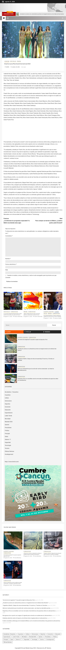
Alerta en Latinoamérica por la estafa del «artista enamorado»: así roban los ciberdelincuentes (26, 608)
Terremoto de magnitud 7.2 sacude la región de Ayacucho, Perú (32, 339)
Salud (6, 436)
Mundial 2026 (8, 421)
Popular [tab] (28, 331)
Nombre (8, 258)
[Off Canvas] (3, 1)
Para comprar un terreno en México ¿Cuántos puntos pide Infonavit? (48, 221)
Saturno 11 (8, 439)
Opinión (7, 424)
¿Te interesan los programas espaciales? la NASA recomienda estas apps (17, 221)
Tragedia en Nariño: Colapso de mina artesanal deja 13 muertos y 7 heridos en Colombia (25, 605)
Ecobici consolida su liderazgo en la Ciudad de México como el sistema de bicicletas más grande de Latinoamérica (31, 620)
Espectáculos (13, 61)
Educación (8, 410)
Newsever (40, 648)
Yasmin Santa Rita (18, 316)
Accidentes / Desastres (49, 311)
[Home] (4, 18)
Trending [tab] (47, 331)
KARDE (7, 67)
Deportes (7, 404)
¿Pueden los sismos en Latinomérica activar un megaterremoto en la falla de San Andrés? (25, 602)
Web (6, 270)
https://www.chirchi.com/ (12, 461)
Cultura (7, 398)
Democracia (8, 401)
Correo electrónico (11, 264)
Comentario (9, 236)
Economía (57, 311)
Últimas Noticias (14, 311)
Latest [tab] (9, 331)
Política (45, 313)
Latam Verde (8, 415)
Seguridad (8, 442)
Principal (19, 61)
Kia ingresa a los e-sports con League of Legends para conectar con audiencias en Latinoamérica (27, 615)
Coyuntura (6, 61)
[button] (7, 18)
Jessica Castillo (57, 318)
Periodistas (8, 427)
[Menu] (7, 18)
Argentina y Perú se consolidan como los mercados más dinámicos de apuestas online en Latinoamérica (29, 610)
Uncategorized (9, 454)
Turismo (7, 448)
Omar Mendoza (17, 557)
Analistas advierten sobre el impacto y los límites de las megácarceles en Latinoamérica (25, 618)
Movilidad (7, 418)
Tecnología (8, 445)
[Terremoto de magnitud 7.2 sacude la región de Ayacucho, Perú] (11, 338)
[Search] (63, 18)
